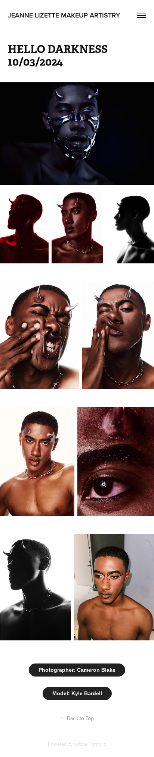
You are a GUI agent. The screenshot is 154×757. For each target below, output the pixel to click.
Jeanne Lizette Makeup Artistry (64, 15)
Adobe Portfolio (90, 744)
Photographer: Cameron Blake (77, 670)
